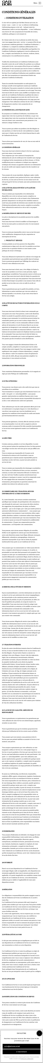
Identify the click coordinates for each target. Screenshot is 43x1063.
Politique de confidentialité (26, 1058)
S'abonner (21, 1052)
